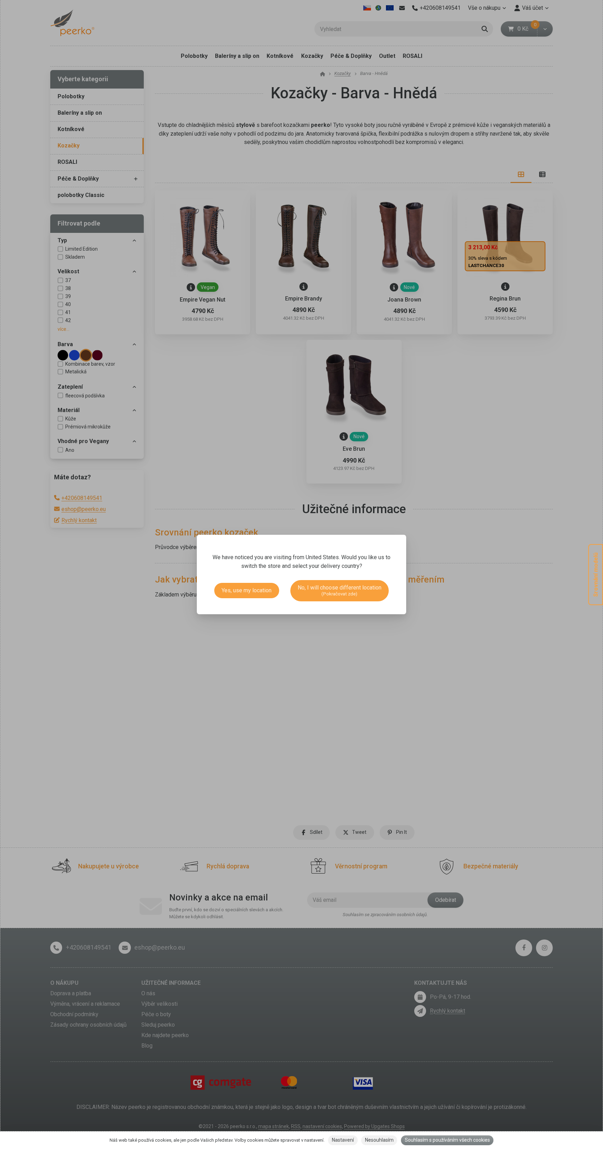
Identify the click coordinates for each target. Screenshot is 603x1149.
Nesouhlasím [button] (379, 1140)
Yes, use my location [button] (246, 590)
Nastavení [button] (343, 1140)
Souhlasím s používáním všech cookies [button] (447, 1140)
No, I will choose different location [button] (339, 590)
